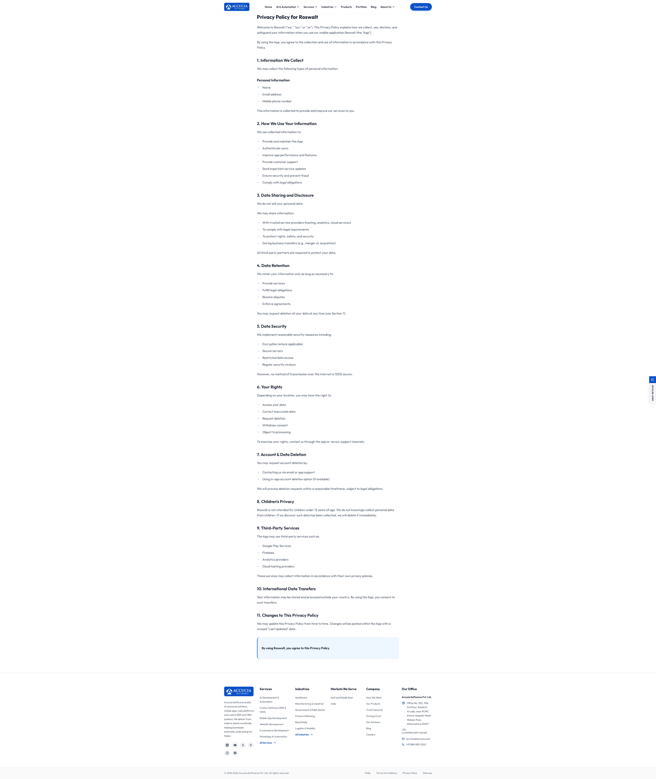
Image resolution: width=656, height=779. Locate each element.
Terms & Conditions (386, 773)
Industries (327, 7)
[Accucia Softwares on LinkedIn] (227, 745)
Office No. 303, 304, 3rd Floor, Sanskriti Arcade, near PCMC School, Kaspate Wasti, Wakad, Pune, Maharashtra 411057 (419, 714)
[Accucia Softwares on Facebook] (235, 753)
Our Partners (373, 722)
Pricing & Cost (373, 716)
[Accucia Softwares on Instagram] (227, 753)
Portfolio (361, 7)
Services (309, 7)
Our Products (373, 703)
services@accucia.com (418, 738)
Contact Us (421, 7)
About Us (385, 7)
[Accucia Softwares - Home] (236, 7)
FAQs (368, 773)
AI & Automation (286, 7)
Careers (370, 734)
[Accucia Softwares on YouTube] (235, 745)
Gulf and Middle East (342, 697)
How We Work (374, 697)
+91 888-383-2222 (416, 744)
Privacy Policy (410, 773)
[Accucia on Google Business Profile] (251, 745)
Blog (373, 7)
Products (346, 7)
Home (268, 7)
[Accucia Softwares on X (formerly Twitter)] (243, 745)
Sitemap (427, 773)
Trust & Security (374, 709)
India (333, 703)
